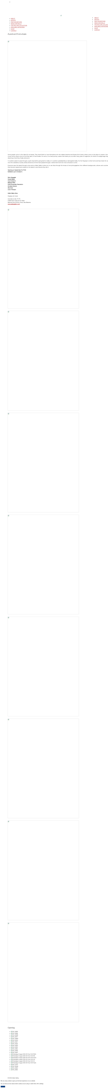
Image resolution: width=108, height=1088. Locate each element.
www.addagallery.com (14, 204)
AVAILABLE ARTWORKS (18, 27)
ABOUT (96, 17)
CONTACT (97, 30)
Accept (3, 1086)
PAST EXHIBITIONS (99, 21)
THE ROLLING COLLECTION (19, 25)
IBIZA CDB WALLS (99, 23)
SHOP (96, 28)
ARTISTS (96, 19)
